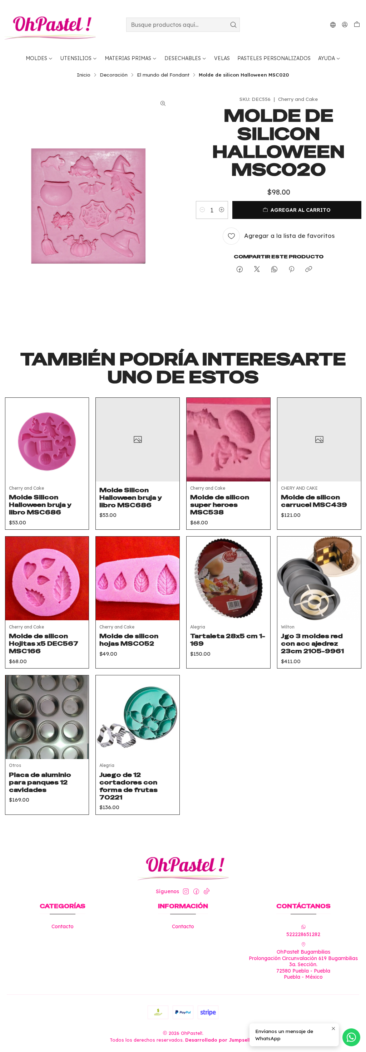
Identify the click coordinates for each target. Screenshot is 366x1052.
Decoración (114, 74)
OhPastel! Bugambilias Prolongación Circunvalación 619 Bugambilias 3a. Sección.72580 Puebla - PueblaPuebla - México (303, 964)
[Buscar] (234, 25)
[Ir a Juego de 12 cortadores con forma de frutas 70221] (137, 717)
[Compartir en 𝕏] (257, 269)
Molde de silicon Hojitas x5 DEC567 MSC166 (43, 643)
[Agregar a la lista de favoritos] (78, 431)
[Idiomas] (333, 24)
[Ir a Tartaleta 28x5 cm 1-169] (228, 578)
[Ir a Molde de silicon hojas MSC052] (137, 578)
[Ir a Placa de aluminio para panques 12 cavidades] (47, 717)
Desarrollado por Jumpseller (220, 1040)
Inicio (83, 74)
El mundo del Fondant (163, 74)
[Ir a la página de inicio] (50, 25)
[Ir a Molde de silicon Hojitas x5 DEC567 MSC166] (47, 578)
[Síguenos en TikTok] (206, 891)
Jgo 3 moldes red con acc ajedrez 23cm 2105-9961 (312, 643)
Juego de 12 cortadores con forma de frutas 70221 (128, 786)
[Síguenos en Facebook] (196, 891)
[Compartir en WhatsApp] (274, 269)
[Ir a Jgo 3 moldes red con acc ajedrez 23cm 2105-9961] (319, 578)
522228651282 (303, 934)
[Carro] (357, 24)
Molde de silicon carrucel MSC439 (314, 501)
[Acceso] (345, 24)
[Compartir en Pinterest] (291, 269)
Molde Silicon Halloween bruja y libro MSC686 (40, 504)
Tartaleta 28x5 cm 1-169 (227, 639)
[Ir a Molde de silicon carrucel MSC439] (319, 439)
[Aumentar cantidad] (222, 210)
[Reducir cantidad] (202, 210)
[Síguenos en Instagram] (185, 891)
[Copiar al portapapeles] (309, 269)
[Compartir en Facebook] (240, 269)
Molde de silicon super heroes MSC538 (219, 504)
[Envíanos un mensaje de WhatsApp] (351, 1037)
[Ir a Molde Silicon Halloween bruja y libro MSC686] (47, 439)
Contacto (62, 926)
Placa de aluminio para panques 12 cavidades (40, 782)
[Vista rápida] (78, 448)
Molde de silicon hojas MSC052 (128, 639)
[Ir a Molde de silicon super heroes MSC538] (228, 439)
